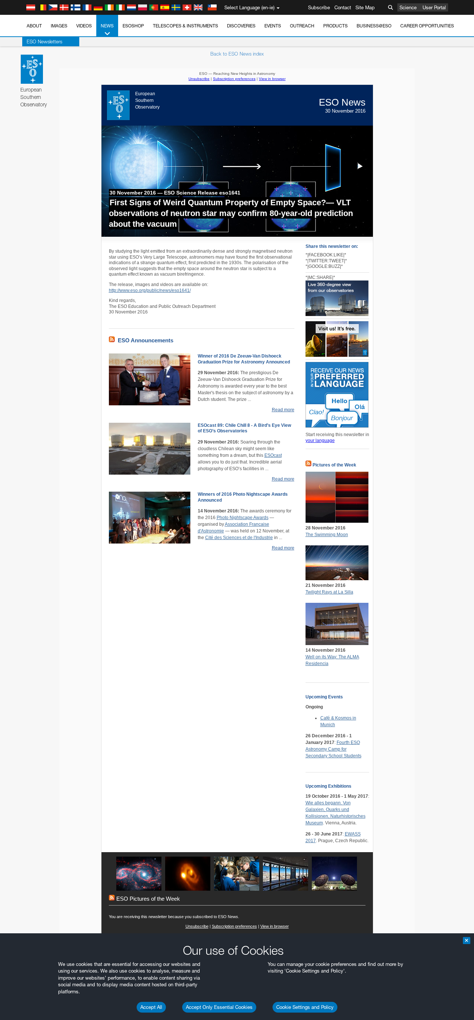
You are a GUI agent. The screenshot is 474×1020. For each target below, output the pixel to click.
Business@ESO (374, 26)
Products (335, 26)
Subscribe (319, 7)
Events (272, 26)
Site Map (365, 7)
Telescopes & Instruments (185, 26)
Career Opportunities (427, 26)
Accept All (151, 1007)
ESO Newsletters (44, 41)
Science (408, 7)
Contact (342, 7)
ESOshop (133, 26)
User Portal (434, 7)
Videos (84, 26)
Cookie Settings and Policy (305, 1007)
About (34, 26)
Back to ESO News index (237, 54)
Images (59, 26)
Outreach (302, 26)
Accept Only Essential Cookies (219, 1007)
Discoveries (241, 26)
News (107, 26)
